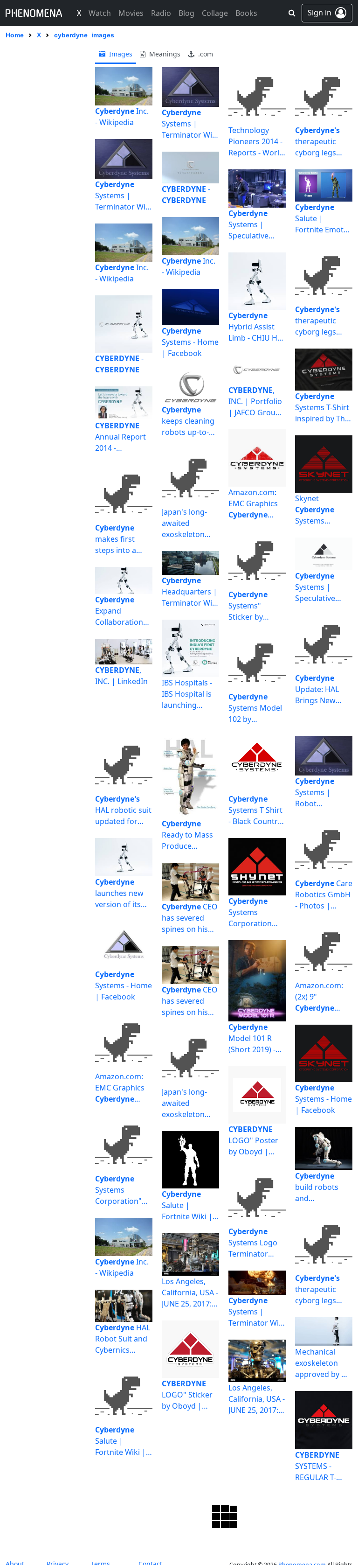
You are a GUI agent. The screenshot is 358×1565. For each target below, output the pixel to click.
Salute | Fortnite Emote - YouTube (323, 218)
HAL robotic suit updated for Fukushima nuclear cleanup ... (123, 810)
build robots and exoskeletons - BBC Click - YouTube (320, 1187)
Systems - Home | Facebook (190, 342)
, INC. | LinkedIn (121, 675)
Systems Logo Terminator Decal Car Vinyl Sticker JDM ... (254, 1242)
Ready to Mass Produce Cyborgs (187, 835)
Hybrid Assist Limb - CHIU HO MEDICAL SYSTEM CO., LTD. (255, 326)
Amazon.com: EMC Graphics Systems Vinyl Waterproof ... (253, 503)
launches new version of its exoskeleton (119, 893)
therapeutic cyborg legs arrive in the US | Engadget (322, 141)
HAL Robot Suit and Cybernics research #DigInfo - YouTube (122, 1338)
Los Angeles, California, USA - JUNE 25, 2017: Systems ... (190, 1292)
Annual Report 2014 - (120, 437)
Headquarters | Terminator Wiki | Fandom (190, 591)
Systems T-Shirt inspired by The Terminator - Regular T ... (322, 407)
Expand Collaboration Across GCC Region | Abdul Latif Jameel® (121, 611)
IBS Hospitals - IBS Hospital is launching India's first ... (187, 694)
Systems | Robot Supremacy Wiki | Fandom (323, 792)
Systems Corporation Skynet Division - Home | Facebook (255, 912)
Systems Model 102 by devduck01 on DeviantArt (255, 708)
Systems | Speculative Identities (248, 224)
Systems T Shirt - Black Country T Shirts (255, 810)
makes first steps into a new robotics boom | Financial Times (122, 539)
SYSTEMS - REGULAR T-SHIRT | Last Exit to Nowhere (323, 1466)
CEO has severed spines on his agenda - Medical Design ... (190, 918)
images (119, 53)
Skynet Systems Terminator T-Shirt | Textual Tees (320, 509)
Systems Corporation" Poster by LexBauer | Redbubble (118, 1190)
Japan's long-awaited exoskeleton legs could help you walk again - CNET (190, 523)
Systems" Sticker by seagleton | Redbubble (248, 605)
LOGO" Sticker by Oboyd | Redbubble (187, 1394)
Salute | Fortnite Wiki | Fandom (120, 1441)
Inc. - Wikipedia (122, 116)
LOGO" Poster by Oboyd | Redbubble (253, 1140)
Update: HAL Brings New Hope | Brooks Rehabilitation (321, 689)
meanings (163, 53)
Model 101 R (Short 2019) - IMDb (251, 1038)
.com (204, 53)
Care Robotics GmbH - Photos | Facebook (323, 894)
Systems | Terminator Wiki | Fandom (123, 195)
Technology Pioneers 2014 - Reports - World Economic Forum (256, 141)
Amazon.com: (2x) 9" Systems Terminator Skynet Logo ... (320, 996)
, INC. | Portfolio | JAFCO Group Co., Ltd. (255, 401)
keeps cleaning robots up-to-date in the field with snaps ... (189, 421)
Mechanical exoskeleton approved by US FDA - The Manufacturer (323, 1363)
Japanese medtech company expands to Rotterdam (114, 1537)
